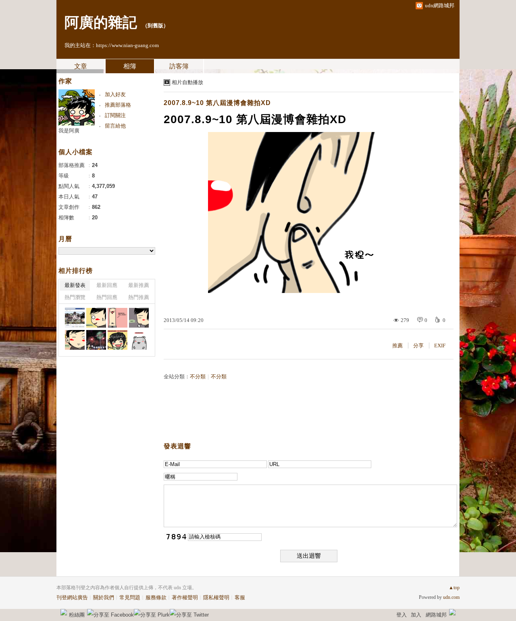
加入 (416, 615)
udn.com (451, 597)
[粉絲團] (63, 612)
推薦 (397, 345)
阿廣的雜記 (100, 22)
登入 (401, 615)
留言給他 (115, 126)
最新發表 (74, 285)
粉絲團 (77, 615)
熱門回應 (106, 297)
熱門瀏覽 (74, 297)
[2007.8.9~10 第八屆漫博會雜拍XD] (75, 318)
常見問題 (129, 597)
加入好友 (115, 94)
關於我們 (103, 597)
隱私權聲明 (216, 597)
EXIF (439, 345)
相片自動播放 (187, 82)
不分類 (198, 376)
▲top (454, 587)
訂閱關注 (115, 115)
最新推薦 (138, 285)
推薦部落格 (118, 105)
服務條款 (156, 597)
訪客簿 (179, 66)
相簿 (129, 66)
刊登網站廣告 (72, 597)
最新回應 (106, 285)
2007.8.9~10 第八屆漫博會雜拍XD (217, 102)
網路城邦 (436, 615)
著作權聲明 (185, 597)
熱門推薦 (138, 297)
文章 (80, 66)
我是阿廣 (68, 131)
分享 (418, 345)
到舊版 (155, 26)
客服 (240, 597)
